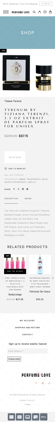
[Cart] (50, 12)
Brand (28, 198)
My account (27, 320)
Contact (27, 334)
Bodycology (15, 294)
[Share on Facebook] (14, 189)
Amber (22, 179)
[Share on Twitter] (18, 189)
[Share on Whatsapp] (27, 189)
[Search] (34, 12)
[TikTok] (49, 383)
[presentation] (2, 278)
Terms (27, 404)
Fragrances (34, 179)
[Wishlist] (44, 12)
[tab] (11, 200)
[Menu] (6, 12)
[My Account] (39, 12)
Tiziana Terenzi (12, 101)
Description (11, 198)
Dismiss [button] (46, 4)
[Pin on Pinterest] (23, 189)
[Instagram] (42, 383)
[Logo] (20, 12)
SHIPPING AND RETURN (27, 327)
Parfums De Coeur (39, 291)
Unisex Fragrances (15, 182)
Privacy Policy (27, 400)
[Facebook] (36, 383)
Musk (45, 179)
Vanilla (32, 182)
